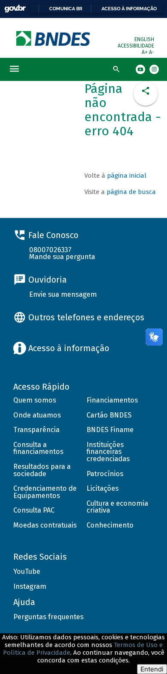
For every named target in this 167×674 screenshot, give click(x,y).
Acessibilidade (136, 46)
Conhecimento (110, 525)
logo (53, 38)
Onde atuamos (37, 415)
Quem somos (34, 400)
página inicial (126, 175)
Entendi (152, 669)
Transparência (36, 430)
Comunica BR (65, 8)
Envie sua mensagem (63, 294)
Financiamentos (112, 400)
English (144, 39)
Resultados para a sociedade (42, 470)
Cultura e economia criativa (117, 507)
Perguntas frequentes (48, 617)
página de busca (131, 192)
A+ (145, 52)
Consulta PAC (33, 510)
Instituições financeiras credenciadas (108, 452)
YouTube (26, 571)
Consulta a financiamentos (38, 448)
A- (151, 52)
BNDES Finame (110, 430)
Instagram (29, 586)
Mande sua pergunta (62, 257)
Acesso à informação (129, 8)
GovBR (15, 9)
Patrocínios (104, 474)
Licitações (102, 488)
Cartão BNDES (108, 415)
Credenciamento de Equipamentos (45, 492)
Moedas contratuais (45, 525)
